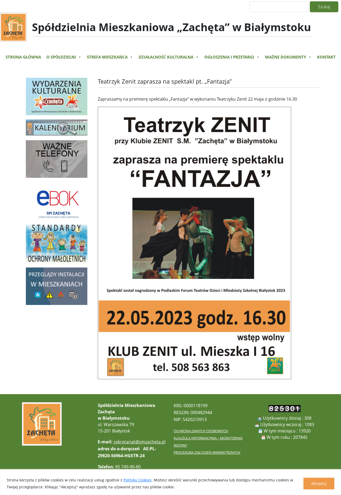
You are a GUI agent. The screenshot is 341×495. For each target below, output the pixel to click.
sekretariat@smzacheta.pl (139, 442)
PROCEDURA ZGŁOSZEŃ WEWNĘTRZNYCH (207, 452)
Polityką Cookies (137, 479)
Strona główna (23, 57)
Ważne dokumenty (285, 57)
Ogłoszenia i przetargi (229, 57)
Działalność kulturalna (166, 57)
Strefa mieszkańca (107, 57)
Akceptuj (319, 483)
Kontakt (326, 57)
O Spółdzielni (61, 57)
